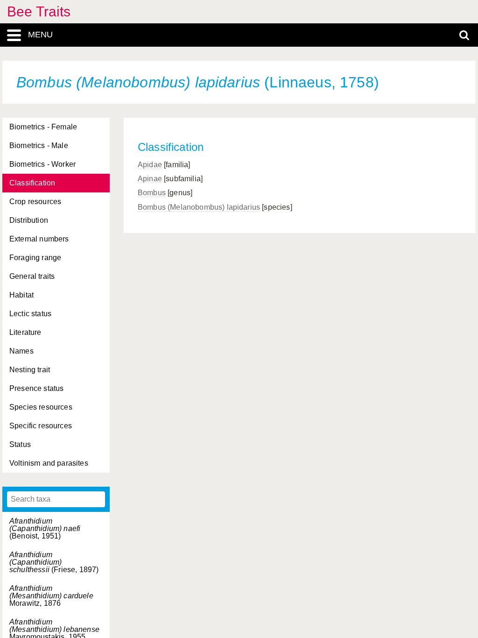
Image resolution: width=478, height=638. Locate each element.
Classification (32, 183)
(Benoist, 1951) (44, 528)
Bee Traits (39, 11)
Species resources (40, 407)
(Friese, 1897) (53, 562)
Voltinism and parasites (48, 463)
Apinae (150, 179)
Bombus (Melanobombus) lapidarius (199, 207)
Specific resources (40, 426)
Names (21, 351)
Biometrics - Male (38, 145)
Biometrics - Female (43, 127)
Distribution (28, 220)
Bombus (152, 193)
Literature (25, 332)
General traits (32, 276)
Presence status (36, 388)
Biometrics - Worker (42, 164)
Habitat (21, 295)
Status (20, 444)
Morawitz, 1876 (51, 595)
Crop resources (35, 202)
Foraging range (35, 258)
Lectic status (30, 314)
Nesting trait (29, 370)
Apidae (150, 165)
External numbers (39, 239)
